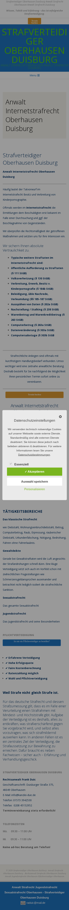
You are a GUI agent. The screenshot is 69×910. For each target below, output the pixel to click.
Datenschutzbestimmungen (34, 454)
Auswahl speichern (34, 481)
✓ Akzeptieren (34, 471)
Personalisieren (34, 489)
